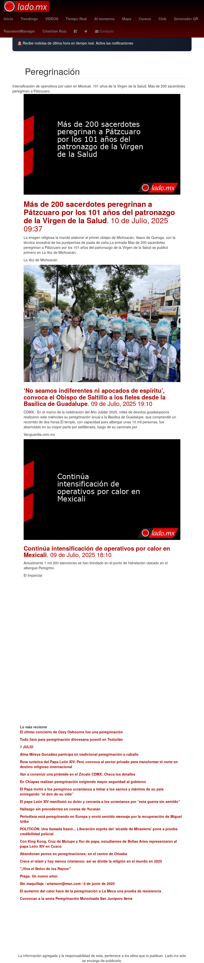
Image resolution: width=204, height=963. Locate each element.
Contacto (106, 31)
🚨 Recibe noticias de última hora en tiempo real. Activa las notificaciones (75, 43)
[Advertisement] (102, 615)
